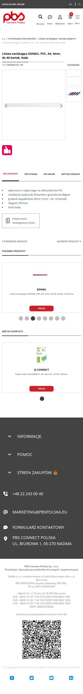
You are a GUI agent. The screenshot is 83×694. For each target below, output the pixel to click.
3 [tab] (32, 319)
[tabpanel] (41, 287)
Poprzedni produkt (15, 241)
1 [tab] (20, 319)
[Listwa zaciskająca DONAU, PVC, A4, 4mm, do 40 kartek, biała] (74, 77)
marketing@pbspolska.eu (39, 512)
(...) (3, 38)
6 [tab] (51, 319)
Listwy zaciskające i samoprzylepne (56, 38)
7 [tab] (57, 319)
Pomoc (24, 454)
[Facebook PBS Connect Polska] (12, 678)
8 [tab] (63, 319)
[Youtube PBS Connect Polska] (51, 678)
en (70, 4)
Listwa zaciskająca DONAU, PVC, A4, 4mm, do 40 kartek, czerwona (41, 293)
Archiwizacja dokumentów (22, 38)
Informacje (29, 436)
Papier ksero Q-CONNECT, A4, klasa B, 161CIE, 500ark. (41, 374)
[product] (41, 275)
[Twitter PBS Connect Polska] (32, 678)
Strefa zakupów (34, 472)
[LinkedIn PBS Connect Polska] (71, 678)
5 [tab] (45, 319)
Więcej (41, 308)
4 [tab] (38, 319)
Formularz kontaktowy (38, 527)
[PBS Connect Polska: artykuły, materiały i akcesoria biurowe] (14, 17)
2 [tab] (26, 319)
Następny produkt (68, 241)
